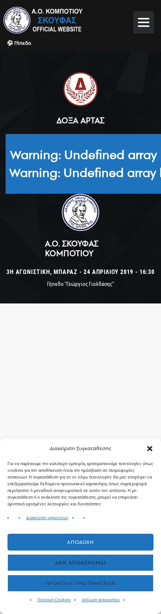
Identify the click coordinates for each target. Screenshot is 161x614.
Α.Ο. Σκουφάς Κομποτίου (71, 248)
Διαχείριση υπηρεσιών (47, 518)
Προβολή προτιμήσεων (80, 583)
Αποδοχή (80, 542)
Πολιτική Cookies (54, 600)
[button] (150, 448)
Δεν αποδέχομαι (80, 562)
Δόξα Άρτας (80, 120)
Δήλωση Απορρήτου (101, 600)
